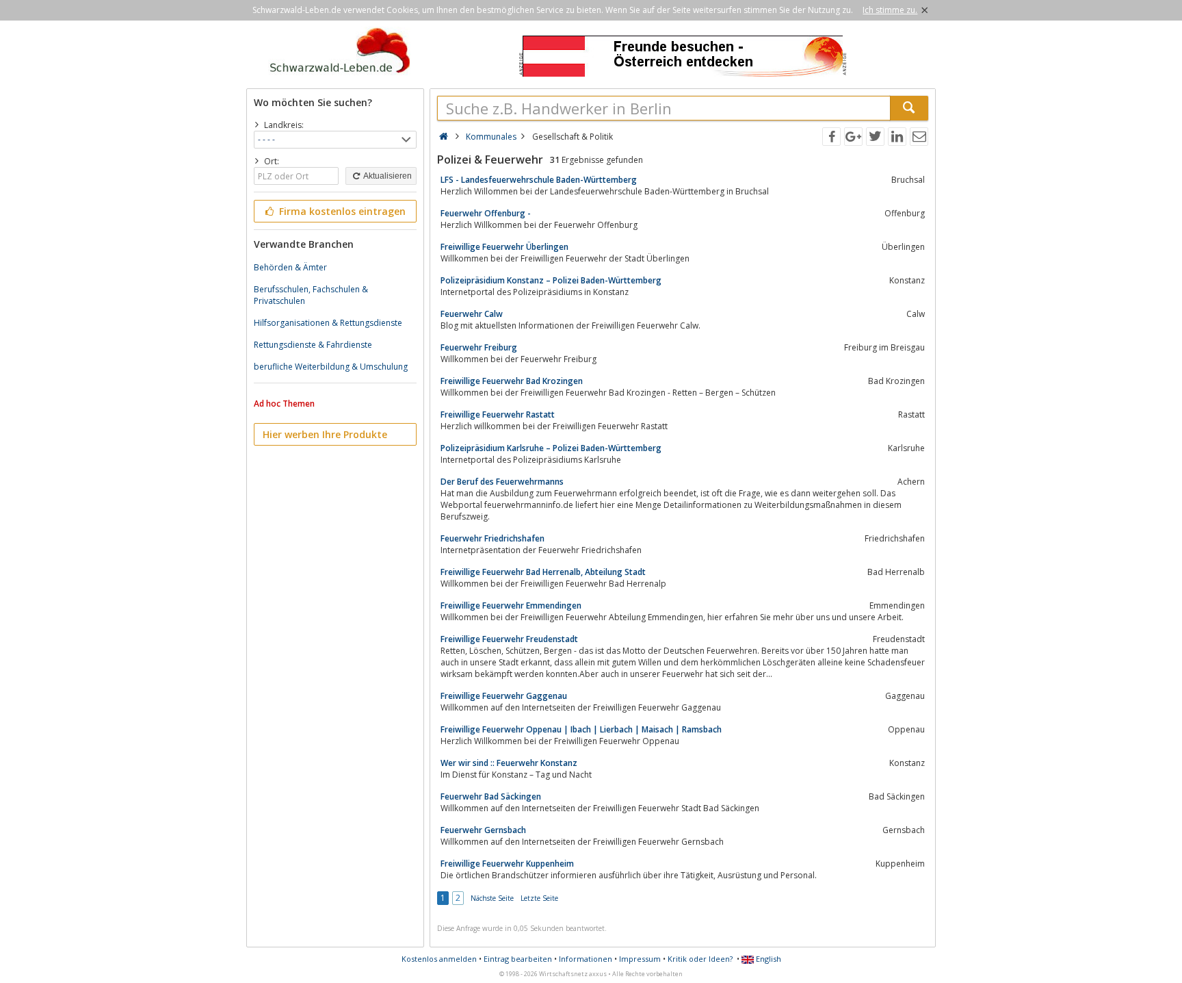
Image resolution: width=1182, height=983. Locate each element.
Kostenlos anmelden (439, 959)
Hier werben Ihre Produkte (325, 434)
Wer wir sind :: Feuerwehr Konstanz (509, 763)
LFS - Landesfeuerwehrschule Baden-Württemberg (539, 180)
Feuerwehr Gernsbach (483, 830)
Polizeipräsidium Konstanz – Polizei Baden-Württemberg (551, 280)
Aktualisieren (387, 176)
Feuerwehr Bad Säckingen (491, 796)
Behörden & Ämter (290, 267)
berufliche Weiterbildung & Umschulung (331, 366)
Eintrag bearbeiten (518, 959)
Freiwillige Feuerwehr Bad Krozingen (512, 381)
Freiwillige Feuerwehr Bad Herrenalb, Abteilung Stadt (543, 572)
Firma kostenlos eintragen (341, 211)
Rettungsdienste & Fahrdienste (313, 344)
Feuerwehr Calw (472, 314)
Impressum (640, 959)
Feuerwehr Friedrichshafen (492, 538)
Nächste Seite (492, 898)
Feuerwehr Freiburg (479, 347)
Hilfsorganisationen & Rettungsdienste (328, 323)
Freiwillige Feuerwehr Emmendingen (511, 605)
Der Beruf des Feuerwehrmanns (502, 481)
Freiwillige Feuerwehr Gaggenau (504, 696)
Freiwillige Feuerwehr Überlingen (504, 247)
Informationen (585, 959)
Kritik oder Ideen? (700, 959)
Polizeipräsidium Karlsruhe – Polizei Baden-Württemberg (551, 448)
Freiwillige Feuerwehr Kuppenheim (507, 863)
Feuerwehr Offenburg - (486, 213)
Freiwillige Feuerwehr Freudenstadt (509, 639)
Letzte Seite (539, 898)
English (767, 959)
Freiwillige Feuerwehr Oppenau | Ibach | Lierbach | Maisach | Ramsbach (581, 729)
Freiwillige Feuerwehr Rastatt (498, 414)
